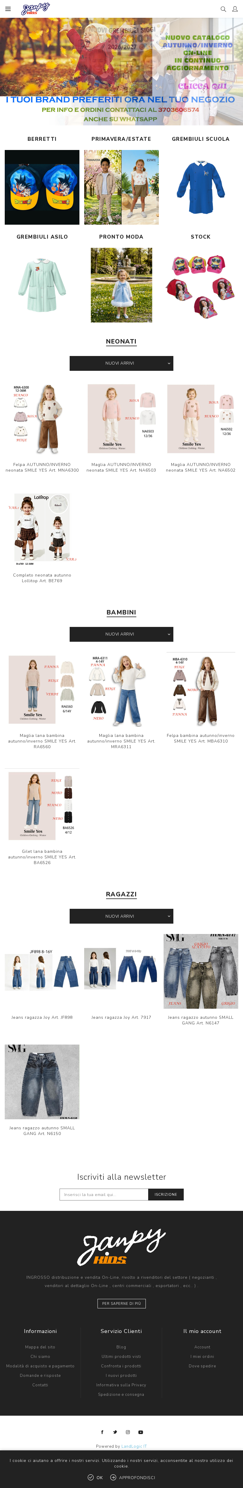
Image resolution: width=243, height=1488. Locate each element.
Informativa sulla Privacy (121, 1385)
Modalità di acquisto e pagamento (40, 1366)
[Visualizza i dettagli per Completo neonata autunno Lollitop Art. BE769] (42, 529)
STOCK (201, 237)
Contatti (40, 1385)
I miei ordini (202, 1356)
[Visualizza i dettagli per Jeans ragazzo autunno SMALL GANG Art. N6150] (42, 1082)
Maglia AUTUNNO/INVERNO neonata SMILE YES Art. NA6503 (121, 467)
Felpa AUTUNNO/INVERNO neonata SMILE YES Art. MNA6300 (42, 467)
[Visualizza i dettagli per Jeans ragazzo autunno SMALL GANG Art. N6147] (201, 971)
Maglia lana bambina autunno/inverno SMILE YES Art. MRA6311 (121, 741)
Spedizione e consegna (121, 1394)
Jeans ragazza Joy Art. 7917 (121, 1017)
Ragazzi (121, 894)
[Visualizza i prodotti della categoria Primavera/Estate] (121, 187)
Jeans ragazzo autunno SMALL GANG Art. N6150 (42, 1130)
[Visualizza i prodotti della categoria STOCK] (201, 285)
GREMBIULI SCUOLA (201, 139)
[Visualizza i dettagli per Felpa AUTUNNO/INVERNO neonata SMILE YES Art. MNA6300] (42, 418)
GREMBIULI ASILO (42, 237)
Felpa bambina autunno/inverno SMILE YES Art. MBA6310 (201, 738)
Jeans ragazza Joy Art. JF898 (42, 1017)
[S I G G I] (121, 71)
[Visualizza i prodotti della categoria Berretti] (42, 187)
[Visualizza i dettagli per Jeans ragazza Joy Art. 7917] (121, 971)
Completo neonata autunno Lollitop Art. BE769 (42, 578)
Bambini (122, 612)
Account (202, 1347)
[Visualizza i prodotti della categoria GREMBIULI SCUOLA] (201, 187)
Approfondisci (137, 1478)
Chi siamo (40, 1356)
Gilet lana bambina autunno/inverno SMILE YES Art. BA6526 (42, 857)
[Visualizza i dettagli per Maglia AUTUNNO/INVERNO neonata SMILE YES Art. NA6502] (201, 418)
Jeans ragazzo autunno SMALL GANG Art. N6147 (201, 1020)
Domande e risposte (40, 1375)
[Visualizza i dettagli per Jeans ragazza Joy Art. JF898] (42, 971)
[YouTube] (141, 1432)
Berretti (42, 139)
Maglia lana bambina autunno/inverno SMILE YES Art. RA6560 (42, 741)
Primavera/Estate (121, 139)
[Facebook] (102, 1432)
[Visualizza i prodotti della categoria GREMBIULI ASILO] (42, 285)
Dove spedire (202, 1366)
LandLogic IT (134, 1446)
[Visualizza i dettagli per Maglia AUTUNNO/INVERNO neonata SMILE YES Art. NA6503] (121, 418)
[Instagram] (128, 1432)
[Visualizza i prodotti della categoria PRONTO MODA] (121, 285)
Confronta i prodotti (121, 1366)
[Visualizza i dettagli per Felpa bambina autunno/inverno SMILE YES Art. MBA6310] (201, 689)
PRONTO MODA (121, 237)
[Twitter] (115, 1432)
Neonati (121, 341)
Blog (121, 1347)
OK (100, 1478)
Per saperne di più (121, 1304)
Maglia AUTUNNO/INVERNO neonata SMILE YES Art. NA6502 (201, 467)
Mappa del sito (40, 1347)
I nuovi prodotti (121, 1375)
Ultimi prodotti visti (121, 1356)
